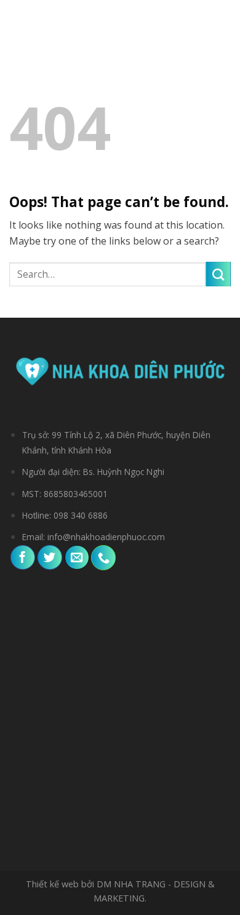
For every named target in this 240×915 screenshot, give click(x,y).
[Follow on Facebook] (22, 557)
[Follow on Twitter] (50, 557)
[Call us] (103, 557)
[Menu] (17, 21)
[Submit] (218, 274)
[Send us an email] (77, 557)
